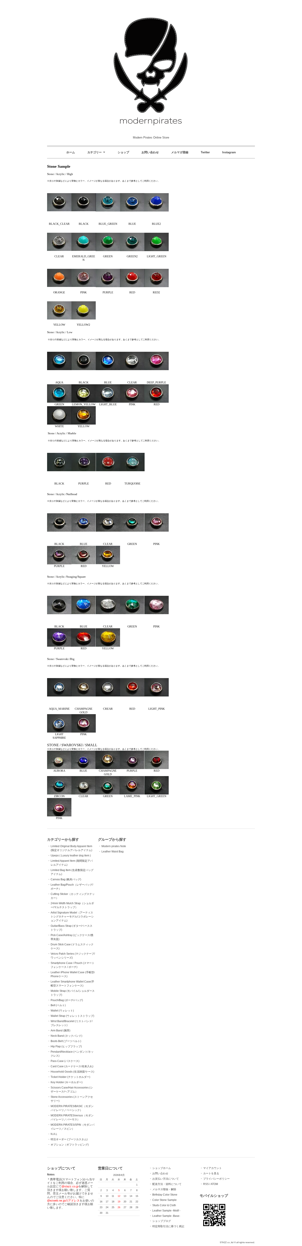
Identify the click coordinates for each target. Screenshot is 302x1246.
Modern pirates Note (113, 846)
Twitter (205, 152)
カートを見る (211, 1173)
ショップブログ (161, 1221)
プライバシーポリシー (216, 1178)
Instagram (229, 152)
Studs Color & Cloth (164, 1205)
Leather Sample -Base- (166, 1215)
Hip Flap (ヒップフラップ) (66, 1046)
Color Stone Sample (164, 1200)
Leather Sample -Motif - (166, 1210)
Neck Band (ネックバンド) (66, 1035)
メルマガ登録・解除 (164, 1189)
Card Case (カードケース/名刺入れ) (72, 1066)
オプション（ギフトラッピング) (70, 1144)
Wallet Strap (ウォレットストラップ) (72, 1015)
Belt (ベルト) (58, 1005)
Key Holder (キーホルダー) (66, 1082)
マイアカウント (212, 1168)
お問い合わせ (150, 152)
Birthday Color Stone (164, 1194)
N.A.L (54, 1134)
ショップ (123, 152)
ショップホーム (161, 1168)
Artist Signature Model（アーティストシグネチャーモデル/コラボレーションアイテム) (72, 916)
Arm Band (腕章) (60, 1030)
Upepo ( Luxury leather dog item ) (71, 855)
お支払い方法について (165, 1178)
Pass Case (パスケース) (65, 1061)
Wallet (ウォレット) (62, 1010)
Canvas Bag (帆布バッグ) (66, 879)
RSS (206, 1184)
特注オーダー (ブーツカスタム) (69, 1139)
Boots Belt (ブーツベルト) (66, 1041)
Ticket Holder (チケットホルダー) (70, 1077)
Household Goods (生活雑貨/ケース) (72, 1071)
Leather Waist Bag (112, 851)
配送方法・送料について (167, 1184)
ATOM (214, 1184)
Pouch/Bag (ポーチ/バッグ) (67, 1000)
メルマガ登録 (179, 152)
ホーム (70, 152)
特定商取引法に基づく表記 (168, 1226)
